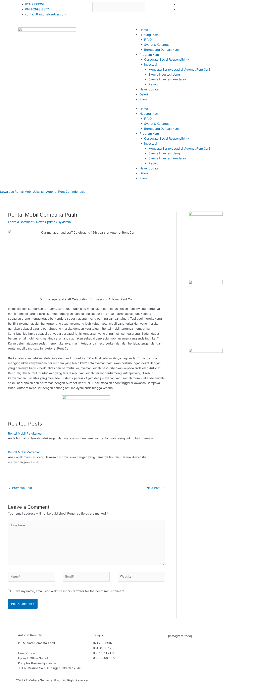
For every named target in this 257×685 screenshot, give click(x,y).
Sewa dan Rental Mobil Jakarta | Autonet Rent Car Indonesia (42, 192)
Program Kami (150, 55)
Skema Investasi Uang (164, 74)
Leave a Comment (21, 222)
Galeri (144, 94)
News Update (149, 89)
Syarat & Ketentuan (157, 45)
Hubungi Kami (149, 35)
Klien (143, 99)
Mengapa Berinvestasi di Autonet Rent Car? (179, 69)
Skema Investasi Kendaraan (168, 79)
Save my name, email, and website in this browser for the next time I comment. (69, 591)
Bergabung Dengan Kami (161, 50)
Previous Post (20, 488)
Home (144, 30)
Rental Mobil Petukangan (25, 433)
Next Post (155, 488)
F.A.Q (148, 40)
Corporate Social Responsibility (166, 59)
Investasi (150, 64)
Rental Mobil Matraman (24, 452)
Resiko (153, 84)
